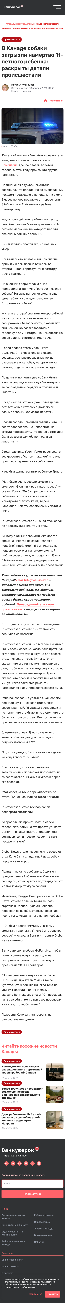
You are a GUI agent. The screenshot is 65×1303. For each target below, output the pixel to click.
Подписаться (32, 1194)
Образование (42, 1221)
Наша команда (10, 1266)
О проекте (7, 1273)
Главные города (43, 1235)
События (39, 1242)
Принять (52, 1294)
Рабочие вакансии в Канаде (13, 1243)
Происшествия (12, 39)
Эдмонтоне (10, 165)
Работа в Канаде (44, 1215)
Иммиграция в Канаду (15, 1225)
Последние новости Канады (13, 1217)
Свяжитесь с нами (12, 1259)
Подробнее (35, 1294)
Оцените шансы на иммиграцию (13, 1233)
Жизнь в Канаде (43, 1228)
